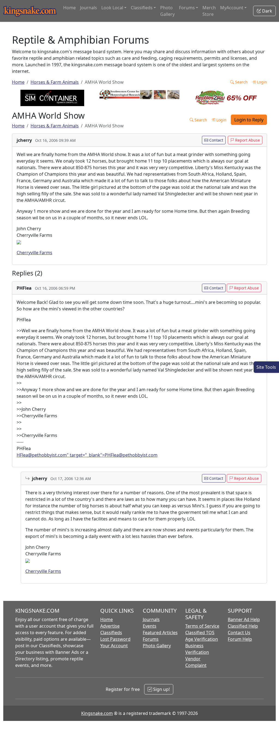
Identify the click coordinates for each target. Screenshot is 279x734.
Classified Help (243, 626)
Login (261, 82)
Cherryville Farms (34, 253)
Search (241, 82)
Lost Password (115, 639)
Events (149, 626)
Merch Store (209, 11)
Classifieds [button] (142, 8)
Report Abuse (247, 140)
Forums (151, 639)
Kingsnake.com (97, 713)
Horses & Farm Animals (55, 82)
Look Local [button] (112, 8)
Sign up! (161, 689)
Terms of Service (202, 626)
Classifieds (111, 633)
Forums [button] (187, 8)
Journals (88, 8)
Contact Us (239, 633)
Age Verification (201, 639)
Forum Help (240, 639)
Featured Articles (160, 633)
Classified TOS (199, 633)
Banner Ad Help (244, 619)
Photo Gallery (167, 11)
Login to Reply (248, 120)
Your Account (114, 646)
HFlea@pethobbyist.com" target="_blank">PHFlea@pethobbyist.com (87, 455)
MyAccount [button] (231, 8)
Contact (215, 140)
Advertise (110, 626)
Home (69, 8)
